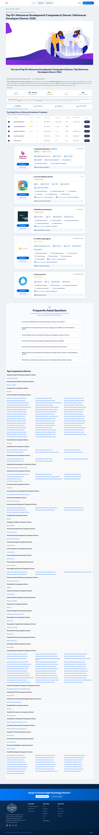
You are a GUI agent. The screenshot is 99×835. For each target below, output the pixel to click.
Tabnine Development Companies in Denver (45, 425)
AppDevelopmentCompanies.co (17, 832)
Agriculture (9, 391)
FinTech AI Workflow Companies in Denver (73, 411)
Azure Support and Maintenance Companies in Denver (76, 458)
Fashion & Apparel (11, 545)
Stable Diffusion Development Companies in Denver (46, 416)
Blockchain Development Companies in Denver (17, 467)
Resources (49, 3)
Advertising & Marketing (12, 378)
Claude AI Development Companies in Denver (74, 400)
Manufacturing (10, 634)
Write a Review (31, 811)
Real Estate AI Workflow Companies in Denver (45, 418)
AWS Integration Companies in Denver (15, 452)
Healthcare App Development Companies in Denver (75, 668)
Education (9, 518)
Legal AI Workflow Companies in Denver (73, 425)
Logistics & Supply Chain (12, 627)
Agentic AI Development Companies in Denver (45, 436)
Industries (40, 3)
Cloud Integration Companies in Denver (15, 476)
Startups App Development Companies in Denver (17, 668)
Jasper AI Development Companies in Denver (74, 418)
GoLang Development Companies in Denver (45, 766)
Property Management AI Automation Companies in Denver (48, 402)
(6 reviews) (41, 212)
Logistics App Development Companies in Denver (46, 675)
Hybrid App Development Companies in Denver (17, 656)
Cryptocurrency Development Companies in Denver (18, 494)
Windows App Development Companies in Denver (46, 653)
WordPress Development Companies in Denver (17, 766)
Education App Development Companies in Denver (18, 666)
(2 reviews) (41, 179)
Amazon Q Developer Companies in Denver (73, 452)
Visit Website (23, 164)
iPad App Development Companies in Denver (17, 658)
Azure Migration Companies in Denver (43, 458)
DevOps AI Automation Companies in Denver (16, 414)
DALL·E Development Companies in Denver (44, 414)
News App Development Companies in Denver (45, 673)
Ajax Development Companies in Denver (73, 762)
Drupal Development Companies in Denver (73, 759)
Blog (59, 806)
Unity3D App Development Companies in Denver (17, 661)
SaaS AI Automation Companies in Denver (16, 416)
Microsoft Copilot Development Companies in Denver (47, 407)
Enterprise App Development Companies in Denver (46, 668)
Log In (79, 2)
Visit (86, 121)
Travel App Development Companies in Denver (17, 670)
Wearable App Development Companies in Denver (46, 656)
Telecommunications (11, 742)
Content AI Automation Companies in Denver (45, 400)
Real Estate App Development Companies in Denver (46, 677)
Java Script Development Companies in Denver (45, 764)
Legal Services (10, 620)
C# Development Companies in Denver (72, 771)
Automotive (9, 443)
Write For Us (60, 808)
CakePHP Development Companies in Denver (45, 755)
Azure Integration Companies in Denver (44, 461)
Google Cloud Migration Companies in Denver (45, 571)
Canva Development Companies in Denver (16, 418)
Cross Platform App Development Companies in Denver (19, 664)
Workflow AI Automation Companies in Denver (17, 409)
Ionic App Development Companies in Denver (17, 680)
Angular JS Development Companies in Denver (17, 764)
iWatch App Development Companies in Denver (74, 661)
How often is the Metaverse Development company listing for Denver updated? (41, 341)
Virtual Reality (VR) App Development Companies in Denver (77, 658)
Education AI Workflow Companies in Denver (16, 420)
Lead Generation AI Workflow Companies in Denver (75, 434)
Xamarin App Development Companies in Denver (46, 661)
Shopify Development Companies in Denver (45, 509)
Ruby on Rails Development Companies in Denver (46, 771)
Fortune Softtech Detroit (19, 126)
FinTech (44, 816)
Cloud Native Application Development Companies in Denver (48, 478)
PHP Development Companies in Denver (73, 764)
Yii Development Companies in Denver (15, 759)
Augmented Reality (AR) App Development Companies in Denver (48, 659)
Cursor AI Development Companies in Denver (74, 432)
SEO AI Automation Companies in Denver (73, 402)
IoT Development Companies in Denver (15, 614)
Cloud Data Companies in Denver (14, 478)
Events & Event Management (13, 538)
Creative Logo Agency (19, 136)
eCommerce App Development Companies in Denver (75, 675)
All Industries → (46, 820)
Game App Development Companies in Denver (45, 670)
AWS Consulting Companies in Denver (43, 449)
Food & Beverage (10, 558)
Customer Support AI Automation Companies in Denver (19, 407)
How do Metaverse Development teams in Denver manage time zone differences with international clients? (46, 328)
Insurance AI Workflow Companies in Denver (74, 429)
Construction (9, 487)
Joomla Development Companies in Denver (16, 762)
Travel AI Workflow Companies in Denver (16, 425)
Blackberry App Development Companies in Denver (75, 653)
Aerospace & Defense (11, 384)
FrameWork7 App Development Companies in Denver (47, 680)
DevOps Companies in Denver (13, 501)
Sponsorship (60, 813)
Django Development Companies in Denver (16, 757)
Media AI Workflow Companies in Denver (16, 429)
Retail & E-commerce (11, 715)
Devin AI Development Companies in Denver (16, 427)
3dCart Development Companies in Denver (16, 507)
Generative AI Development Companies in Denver (75, 427)
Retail (44, 806)
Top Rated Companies (33, 806)
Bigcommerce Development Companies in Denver (46, 507)
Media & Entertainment (12, 640)
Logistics (45, 811)
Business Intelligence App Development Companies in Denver (20, 677)
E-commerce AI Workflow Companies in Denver (74, 416)
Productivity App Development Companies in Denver (18, 675)
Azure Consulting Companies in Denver (15, 458)
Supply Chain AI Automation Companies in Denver (75, 407)
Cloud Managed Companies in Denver (72, 476)
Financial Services (11, 552)
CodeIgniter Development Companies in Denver (74, 755)
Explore (34, 3)
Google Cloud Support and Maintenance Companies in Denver (77, 571)
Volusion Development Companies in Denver (74, 509)
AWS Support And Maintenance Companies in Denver (47, 452)
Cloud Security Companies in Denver (72, 478)
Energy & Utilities (10, 525)
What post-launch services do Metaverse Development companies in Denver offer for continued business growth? (48, 353)
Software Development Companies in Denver (16, 728)
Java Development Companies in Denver (73, 766)
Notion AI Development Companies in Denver (45, 420)
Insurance (9, 607)
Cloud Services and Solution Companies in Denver (18, 474)
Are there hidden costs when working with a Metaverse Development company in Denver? (44, 335)
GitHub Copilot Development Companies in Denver (46, 409)
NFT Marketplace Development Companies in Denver (18, 688)
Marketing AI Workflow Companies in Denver (16, 434)
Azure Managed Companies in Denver (15, 461)
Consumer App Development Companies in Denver (18, 673)
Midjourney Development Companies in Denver (45, 411)
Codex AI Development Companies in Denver (17, 432)
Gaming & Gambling (11, 565)
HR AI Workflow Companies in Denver (43, 427)
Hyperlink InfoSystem (19, 121)
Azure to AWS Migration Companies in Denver (17, 449)
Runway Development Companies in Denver (16, 423)
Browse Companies (42, 796)
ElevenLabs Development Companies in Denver (74, 423)
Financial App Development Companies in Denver (75, 666)
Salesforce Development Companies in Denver (17, 722)
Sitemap (59, 816)
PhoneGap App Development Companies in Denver (46, 664)
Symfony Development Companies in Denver (74, 757)
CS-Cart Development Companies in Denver (73, 507)
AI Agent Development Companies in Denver (74, 398)
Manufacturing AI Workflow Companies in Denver (75, 420)
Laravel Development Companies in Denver (44, 757)
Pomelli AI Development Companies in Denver (45, 434)
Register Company (88, 2)
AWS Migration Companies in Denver (72, 449)
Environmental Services (12, 532)
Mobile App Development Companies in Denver (17, 653)
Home (7, 9)
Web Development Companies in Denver (15, 755)
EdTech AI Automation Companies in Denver (74, 404)
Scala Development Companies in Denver (16, 771)
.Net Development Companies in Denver (15, 773)
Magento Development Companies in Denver (16, 509)
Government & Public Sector (13, 580)
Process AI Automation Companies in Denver (16, 411)
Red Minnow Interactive (19, 131)
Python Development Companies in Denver (44, 768)
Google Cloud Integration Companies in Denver (45, 574)
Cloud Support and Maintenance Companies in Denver (47, 476)
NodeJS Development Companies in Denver (16, 768)
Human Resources (11, 594)
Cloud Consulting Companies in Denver (72, 474)
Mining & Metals (10, 647)
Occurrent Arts (17, 140)
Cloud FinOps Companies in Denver (14, 481)
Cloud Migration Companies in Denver (43, 474)
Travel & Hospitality (11, 748)
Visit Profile (23, 167)
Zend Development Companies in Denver (44, 759)
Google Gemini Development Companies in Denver (18, 404)
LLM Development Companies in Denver (44, 404)
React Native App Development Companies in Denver (18, 682)
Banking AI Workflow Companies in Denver (73, 414)
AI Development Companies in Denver (43, 398)
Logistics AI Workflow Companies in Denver (45, 423)
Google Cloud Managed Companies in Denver (17, 574)
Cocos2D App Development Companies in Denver (75, 664)
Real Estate (9, 708)
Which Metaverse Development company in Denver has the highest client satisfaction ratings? (45, 360)
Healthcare (9, 587)
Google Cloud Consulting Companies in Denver (17, 571)
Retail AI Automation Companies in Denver (16, 400)
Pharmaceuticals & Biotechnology (14, 702)
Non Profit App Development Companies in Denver (75, 677)
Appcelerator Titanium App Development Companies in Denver (78, 680)
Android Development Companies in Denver (45, 682)
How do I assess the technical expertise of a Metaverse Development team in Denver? (43, 347)
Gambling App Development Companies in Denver (75, 673)
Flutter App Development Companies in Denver (74, 656)
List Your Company (57, 796)
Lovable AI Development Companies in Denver (17, 436)
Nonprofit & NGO (10, 695)
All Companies (31, 808)
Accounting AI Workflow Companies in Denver (45, 432)
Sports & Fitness (10, 735)
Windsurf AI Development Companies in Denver (45, 429)
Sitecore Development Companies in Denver (45, 762)
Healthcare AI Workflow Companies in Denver (74, 409)
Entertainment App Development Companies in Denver (76, 670)
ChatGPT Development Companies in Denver (16, 398)
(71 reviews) (48, 151)
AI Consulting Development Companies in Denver (17, 402)
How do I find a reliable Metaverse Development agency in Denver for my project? (42, 322)
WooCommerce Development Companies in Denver (18, 512)
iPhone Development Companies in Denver (73, 682)
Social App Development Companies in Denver (45, 666)
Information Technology (12, 600)
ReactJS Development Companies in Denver (74, 768)
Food (44, 818)
